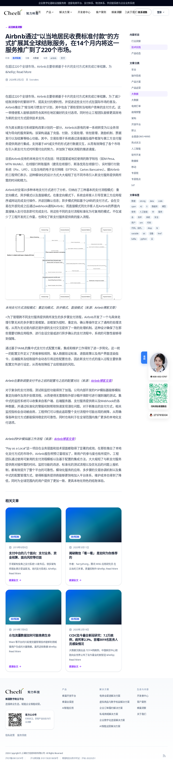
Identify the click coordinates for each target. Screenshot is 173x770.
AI (141, 206)
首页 (38, 12)
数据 (133, 201)
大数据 (36, 58)
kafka (133, 238)
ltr (157, 228)
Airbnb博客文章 (101, 381)
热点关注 (136, 142)
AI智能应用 (68, 707)
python (144, 238)
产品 (48, 12)
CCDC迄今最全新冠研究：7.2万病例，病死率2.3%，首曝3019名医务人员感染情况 (93, 639)
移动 (133, 166)
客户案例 (101, 12)
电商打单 (136, 106)
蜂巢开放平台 (69, 695)
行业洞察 (136, 41)
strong (142, 201)
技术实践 (16, 58)
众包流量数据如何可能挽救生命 (30, 635)
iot (144, 233)
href (159, 233)
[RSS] (164, 755)
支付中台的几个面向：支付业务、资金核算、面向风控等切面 (33, 555)
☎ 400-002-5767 (158, 376)
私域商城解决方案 (109, 714)
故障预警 (136, 112)
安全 (133, 69)
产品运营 (136, 87)
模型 (164, 206)
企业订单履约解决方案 (111, 707)
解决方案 (64, 12)
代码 (149, 222)
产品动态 (136, 53)
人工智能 (136, 148)
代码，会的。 (137, 228)
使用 (133, 211)
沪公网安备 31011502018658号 (44, 758)
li (146, 206)
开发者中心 (84, 12)
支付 (63, 58)
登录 (159, 12)
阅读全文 (13, 580)
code (160, 201)
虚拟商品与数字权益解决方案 (114, 701)
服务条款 (21, 735)
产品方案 (136, 81)
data (152, 201)
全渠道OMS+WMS (140, 136)
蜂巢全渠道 (68, 701)
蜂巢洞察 (117, 12)
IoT (133, 185)
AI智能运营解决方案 (110, 726)
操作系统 (136, 75)
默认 (133, 130)
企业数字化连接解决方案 (112, 720)
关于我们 (132, 12)
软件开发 (136, 154)
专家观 (134, 173)
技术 (140, 217)
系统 (148, 217)
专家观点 (136, 179)
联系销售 (142, 12)
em (141, 222)
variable (135, 233)
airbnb (53, 58)
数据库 (134, 160)
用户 (133, 222)
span (133, 206)
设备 (151, 233)
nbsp (150, 228)
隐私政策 (10, 735)
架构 (133, 118)
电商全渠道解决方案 (110, 695)
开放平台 (136, 124)
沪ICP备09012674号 (14, 758)
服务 (160, 211)
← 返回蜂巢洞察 (13, 27)
